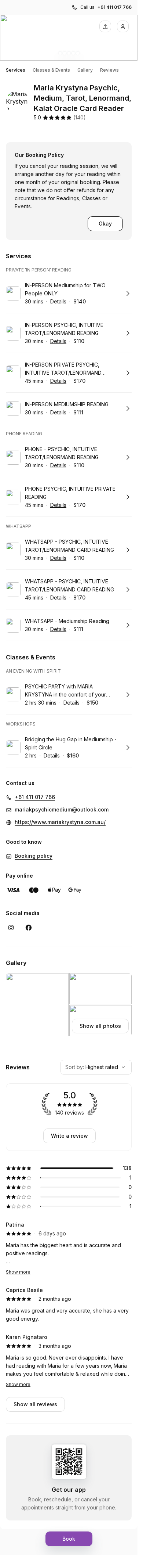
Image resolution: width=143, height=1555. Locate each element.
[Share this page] (105, 26)
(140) (79, 117)
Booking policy (33, 856)
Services (15, 70)
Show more (18, 1272)
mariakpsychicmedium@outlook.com (62, 809)
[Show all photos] (69, 38)
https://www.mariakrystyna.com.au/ (60, 822)
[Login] (123, 26)
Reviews (109, 70)
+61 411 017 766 (115, 7)
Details (58, 301)
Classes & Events (51, 70)
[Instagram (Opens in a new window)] (11, 927)
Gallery (85, 70)
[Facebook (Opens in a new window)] (28, 927)
